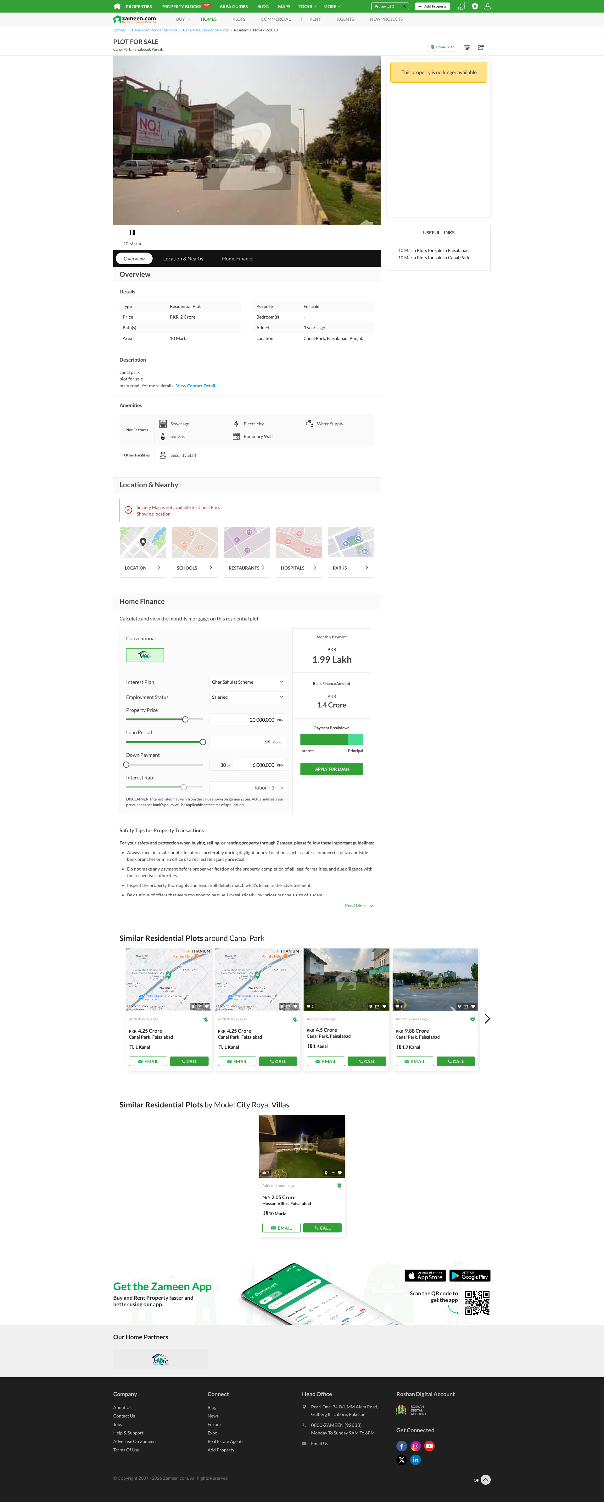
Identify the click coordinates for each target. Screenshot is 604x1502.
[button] (247, 682)
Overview (134, 258)
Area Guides (234, 6)
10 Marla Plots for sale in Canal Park (433, 257)
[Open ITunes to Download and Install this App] (427, 1280)
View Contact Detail (195, 385)
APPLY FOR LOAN (332, 769)
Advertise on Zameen (134, 1441)
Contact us (124, 1415)
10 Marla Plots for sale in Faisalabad (433, 250)
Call (192, 1061)
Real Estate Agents (225, 1441)
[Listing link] (169, 1009)
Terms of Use (126, 1449)
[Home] (117, 6)
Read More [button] (355, 905)
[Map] (193, 1006)
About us (122, 1407)
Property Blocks (185, 6)
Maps (284, 6)
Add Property (221, 1449)
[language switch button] (461, 6)
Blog (263, 6)
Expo (212, 1432)
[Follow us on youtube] (431, 1451)
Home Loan (445, 47)
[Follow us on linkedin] (417, 1465)
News (213, 1415)
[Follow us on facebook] (403, 1451)
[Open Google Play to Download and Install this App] (470, 1280)
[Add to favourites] (207, 1006)
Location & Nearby (183, 258)
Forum (214, 1424)
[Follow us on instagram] (417, 1451)
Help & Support (128, 1432)
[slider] (185, 719)
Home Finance (237, 258)
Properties (139, 6)
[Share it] (200, 1006)
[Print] (467, 47)
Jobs (117, 1424)
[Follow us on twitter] (403, 1465)
